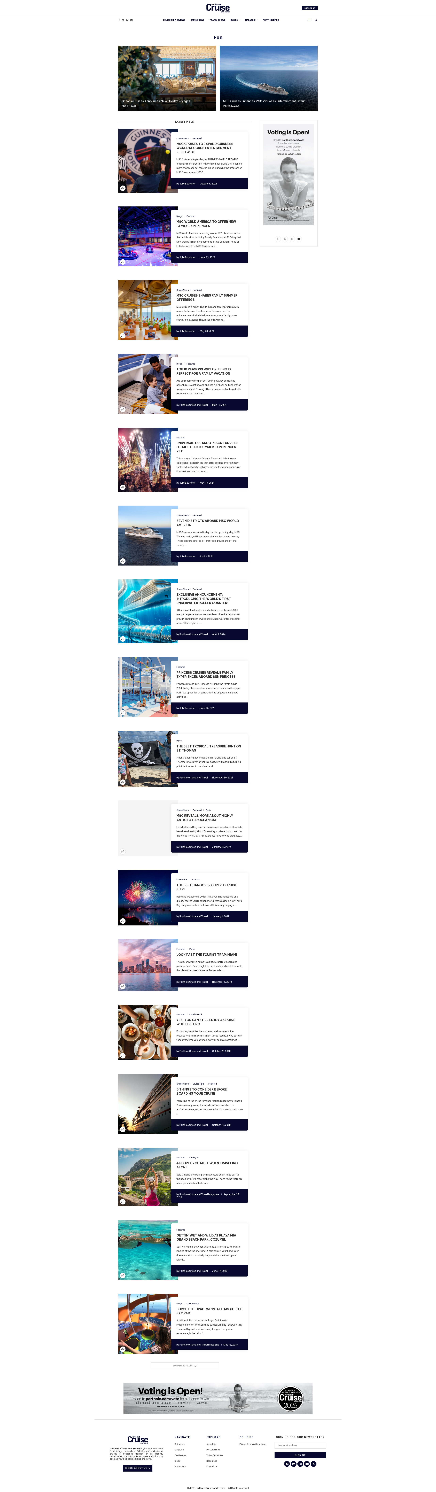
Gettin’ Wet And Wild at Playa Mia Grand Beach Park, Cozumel (206, 1237)
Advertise (211, 1444)
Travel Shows (217, 20)
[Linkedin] (131, 20)
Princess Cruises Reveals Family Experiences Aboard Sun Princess (206, 675)
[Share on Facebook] (138, 160)
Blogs (234, 20)
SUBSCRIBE (309, 8)
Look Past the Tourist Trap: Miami (206, 955)
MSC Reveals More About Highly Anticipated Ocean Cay (204, 818)
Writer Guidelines (214, 1455)
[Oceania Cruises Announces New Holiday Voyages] (167, 78)
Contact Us (211, 1466)
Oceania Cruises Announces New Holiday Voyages (156, 101)
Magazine (179, 1450)
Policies (246, 1437)
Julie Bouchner (188, 183)
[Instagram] (127, 20)
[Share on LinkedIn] (146, 160)
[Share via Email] (158, 160)
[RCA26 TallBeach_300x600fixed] (288, 125)
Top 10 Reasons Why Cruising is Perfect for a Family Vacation (203, 371)
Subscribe (180, 1444)
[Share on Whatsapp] (154, 160)
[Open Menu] (309, 19)
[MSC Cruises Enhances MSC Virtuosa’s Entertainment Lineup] (269, 78)
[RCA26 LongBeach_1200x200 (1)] (218, 1384)
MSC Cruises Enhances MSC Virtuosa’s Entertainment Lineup (264, 101)
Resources (211, 1461)
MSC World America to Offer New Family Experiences (206, 224)
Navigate (182, 1437)
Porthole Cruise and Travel (194, 405)
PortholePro (180, 1466)
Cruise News (197, 20)
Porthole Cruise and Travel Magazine (199, 1194)
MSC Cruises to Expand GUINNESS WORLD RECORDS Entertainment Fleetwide (204, 148)
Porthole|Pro (271, 20)
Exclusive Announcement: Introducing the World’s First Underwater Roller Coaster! (203, 599)
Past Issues (180, 1455)
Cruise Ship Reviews (174, 20)
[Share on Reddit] (150, 160)
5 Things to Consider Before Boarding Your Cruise (201, 1091)
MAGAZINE (250, 20)
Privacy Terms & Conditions (252, 1444)
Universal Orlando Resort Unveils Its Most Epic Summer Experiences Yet (207, 447)
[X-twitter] (313, 1464)
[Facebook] (119, 20)
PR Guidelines (213, 1450)
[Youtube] (307, 1464)
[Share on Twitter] (142, 160)
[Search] (316, 20)
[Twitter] (123, 20)
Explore (213, 1437)
